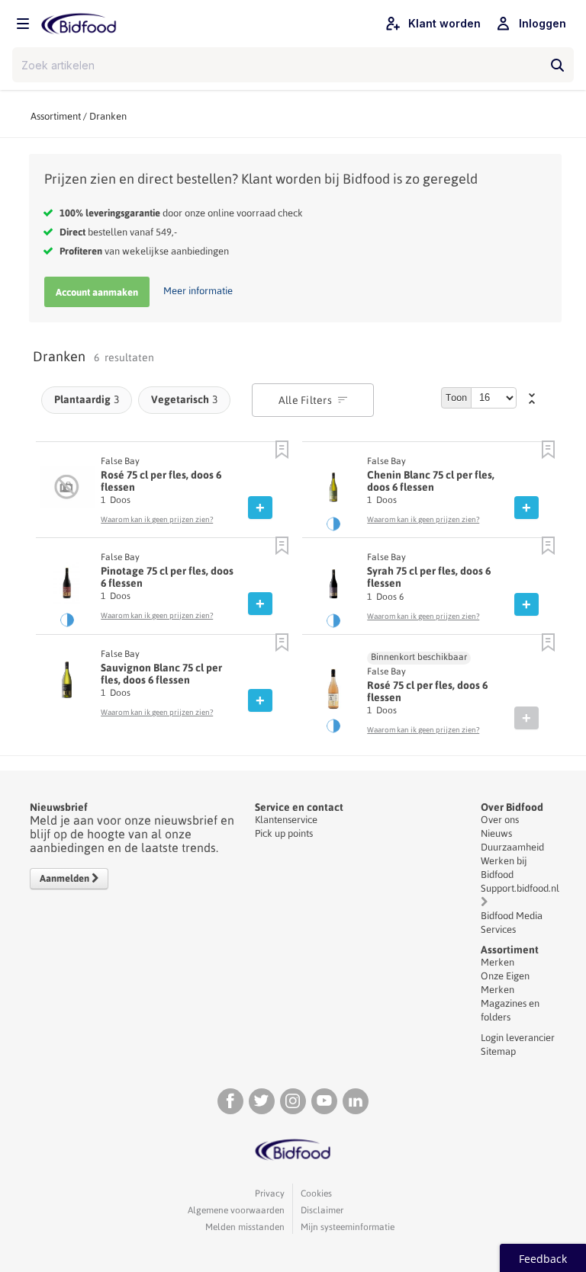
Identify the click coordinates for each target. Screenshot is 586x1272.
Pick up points (284, 833)
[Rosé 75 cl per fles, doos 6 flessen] (67, 490)
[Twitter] (262, 1101)
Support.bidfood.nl (520, 888)
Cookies (316, 1193)
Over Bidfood (512, 807)
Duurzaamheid (512, 847)
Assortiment (56, 116)
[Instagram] (293, 1101)
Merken (497, 962)
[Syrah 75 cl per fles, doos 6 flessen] (333, 587)
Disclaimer (322, 1210)
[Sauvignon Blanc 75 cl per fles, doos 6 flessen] (67, 683)
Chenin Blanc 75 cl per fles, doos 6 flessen (430, 481)
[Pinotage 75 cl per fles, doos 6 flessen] (67, 586)
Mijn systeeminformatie (347, 1227)
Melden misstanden (245, 1227)
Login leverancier (518, 1037)
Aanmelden (66, 878)
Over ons (500, 819)
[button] (282, 450)
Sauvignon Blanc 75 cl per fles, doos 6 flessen (161, 674)
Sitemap (498, 1051)
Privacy (270, 1193)
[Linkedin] (356, 1101)
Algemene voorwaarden (236, 1210)
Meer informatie (198, 290)
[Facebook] (230, 1101)
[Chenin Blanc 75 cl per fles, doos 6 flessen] (333, 490)
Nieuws (496, 833)
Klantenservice (286, 819)
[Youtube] (324, 1101)
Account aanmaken (97, 292)
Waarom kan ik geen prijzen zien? (157, 519)
